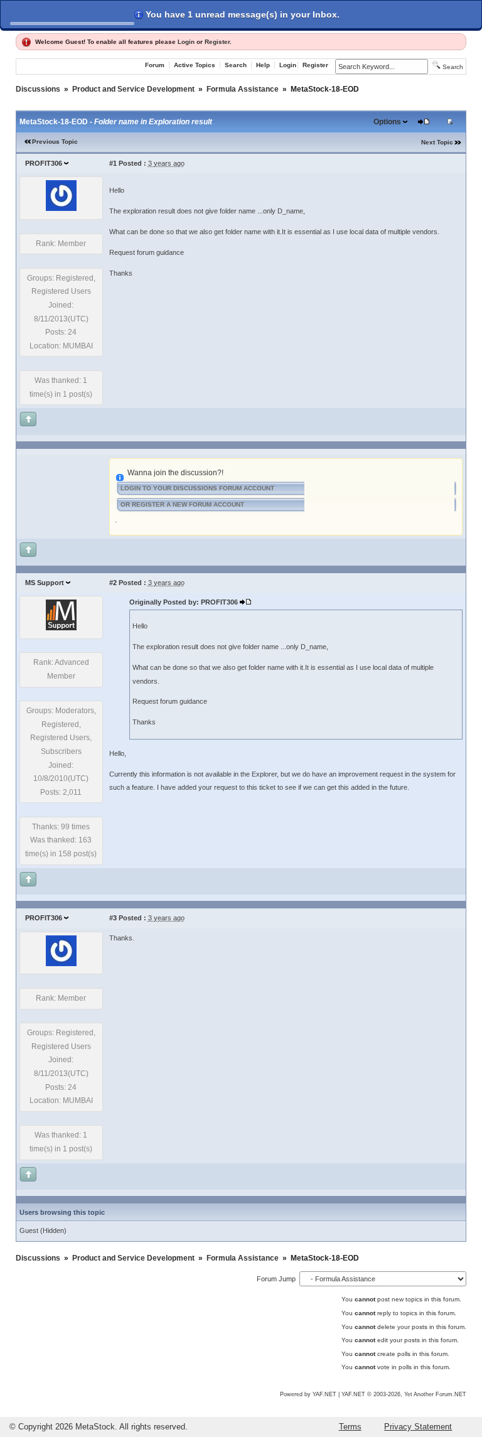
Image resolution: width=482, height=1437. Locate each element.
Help (263, 65)
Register (217, 41)
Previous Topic (55, 141)
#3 (113, 918)
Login (186, 41)
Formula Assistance (242, 89)
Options (387, 121)
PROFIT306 (43, 163)
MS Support (44, 582)
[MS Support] (61, 627)
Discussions (38, 89)
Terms (350, 1426)
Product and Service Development (133, 89)
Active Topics (194, 65)
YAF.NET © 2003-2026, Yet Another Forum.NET (403, 1394)
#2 (113, 582)
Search (236, 65)
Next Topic (437, 142)
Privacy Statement (418, 1426)
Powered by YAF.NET (308, 1394)
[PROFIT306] (61, 208)
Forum (154, 65)
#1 (113, 163)
